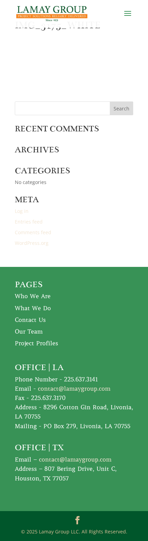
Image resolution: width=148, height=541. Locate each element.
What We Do (33, 308)
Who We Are (33, 296)
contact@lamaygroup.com (74, 388)
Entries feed (29, 221)
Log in (22, 211)
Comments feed (33, 232)
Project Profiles (36, 343)
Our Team (29, 331)
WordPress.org (32, 243)
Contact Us (30, 320)
